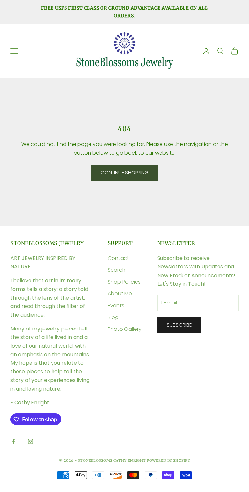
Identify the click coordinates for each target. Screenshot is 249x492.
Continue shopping (124, 172)
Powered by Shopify (168, 460)
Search (116, 270)
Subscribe (179, 324)
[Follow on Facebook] (13, 441)
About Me (120, 293)
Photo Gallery (125, 329)
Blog (113, 317)
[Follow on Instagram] (30, 441)
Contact (118, 258)
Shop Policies (124, 282)
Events (116, 305)
